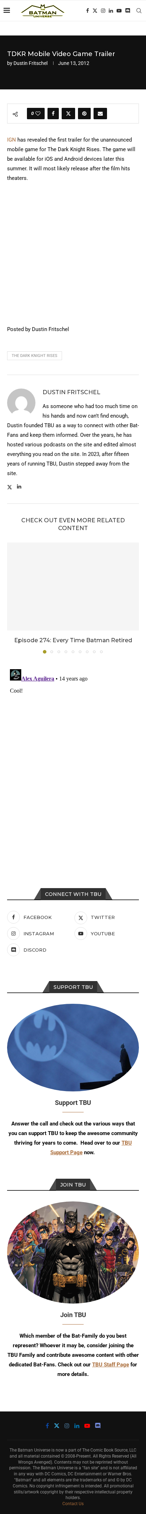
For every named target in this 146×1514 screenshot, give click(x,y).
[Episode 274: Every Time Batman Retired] (73, 587)
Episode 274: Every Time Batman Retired (73, 640)
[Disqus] (73, 755)
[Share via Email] (100, 113)
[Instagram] (103, 10)
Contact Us (73, 1503)
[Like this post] (37, 113)
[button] (13, 598)
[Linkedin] (111, 10)
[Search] (138, 10)
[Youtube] (119, 10)
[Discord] (127, 10)
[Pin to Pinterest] (84, 113)
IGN (11, 140)
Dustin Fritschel (30, 63)
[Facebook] (87, 10)
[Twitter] (94, 10)
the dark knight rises (34, 355)
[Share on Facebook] (53, 113)
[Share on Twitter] (68, 113)
